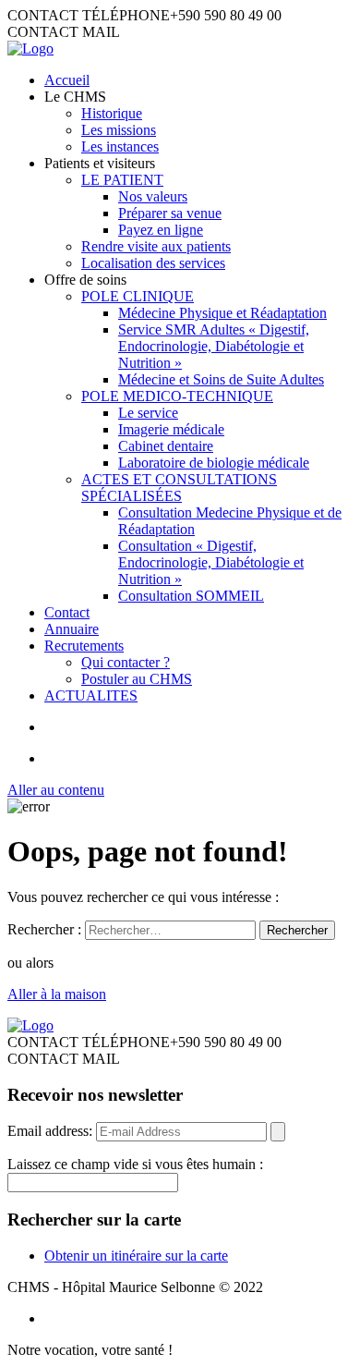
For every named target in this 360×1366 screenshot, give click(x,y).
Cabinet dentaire (165, 446)
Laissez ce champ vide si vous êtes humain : (135, 1164)
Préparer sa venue (170, 213)
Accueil (67, 80)
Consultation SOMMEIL (191, 596)
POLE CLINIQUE (137, 296)
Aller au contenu (55, 790)
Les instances (120, 146)
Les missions (118, 130)
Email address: (51, 1131)
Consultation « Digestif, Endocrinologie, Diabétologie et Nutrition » (211, 562)
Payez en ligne (160, 230)
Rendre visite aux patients (156, 246)
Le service (148, 413)
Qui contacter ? (125, 662)
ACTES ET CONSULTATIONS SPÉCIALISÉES (179, 487)
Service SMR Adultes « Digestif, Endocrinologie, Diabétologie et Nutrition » (213, 346)
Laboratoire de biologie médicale (213, 462)
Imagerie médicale (171, 429)
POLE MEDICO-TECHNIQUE (177, 396)
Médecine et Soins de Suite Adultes (221, 379)
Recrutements (84, 645)
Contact (67, 612)
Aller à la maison (56, 994)
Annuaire (71, 629)
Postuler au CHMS (136, 679)
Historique (111, 113)
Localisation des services (153, 263)
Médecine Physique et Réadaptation (222, 313)
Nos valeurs (152, 196)
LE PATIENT (122, 180)
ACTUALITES (91, 695)
